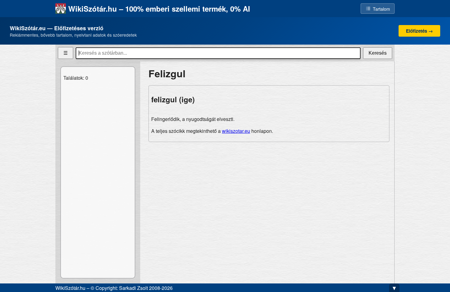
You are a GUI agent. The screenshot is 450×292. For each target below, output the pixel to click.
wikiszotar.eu (236, 130)
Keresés (378, 53)
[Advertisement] (268, 189)
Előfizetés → (419, 30)
